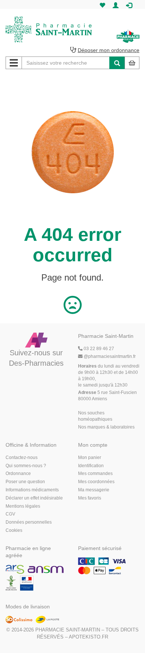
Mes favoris (89, 498)
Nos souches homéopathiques (95, 416)
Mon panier (89, 457)
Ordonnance (18, 473)
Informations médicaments (32, 489)
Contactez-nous (22, 457)
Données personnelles (29, 522)
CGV (10, 514)
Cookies (14, 530)
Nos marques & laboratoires (106, 427)
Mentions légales (23, 506)
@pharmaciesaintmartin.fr (110, 356)
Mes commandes (95, 473)
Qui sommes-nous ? (26, 465)
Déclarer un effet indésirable (34, 498)
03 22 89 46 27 (98, 348)
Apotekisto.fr (88, 637)
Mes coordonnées (96, 481)
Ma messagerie (93, 489)
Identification (91, 465)
